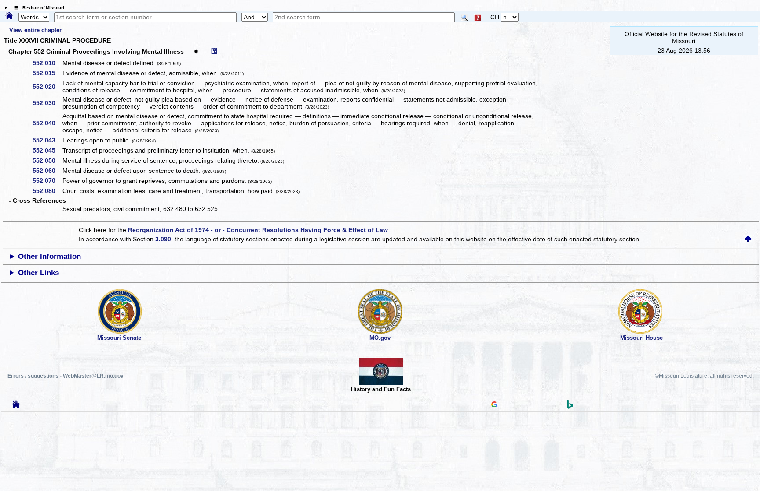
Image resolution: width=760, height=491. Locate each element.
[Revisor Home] (16, 406)
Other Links (38, 273)
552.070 (47, 180)
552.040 (47, 123)
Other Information (49, 256)
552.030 (47, 102)
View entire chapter (35, 30)
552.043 (47, 140)
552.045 (47, 150)
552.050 (47, 160)
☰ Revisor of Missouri (37, 7)
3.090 (163, 239)
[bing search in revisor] (570, 406)
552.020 (47, 86)
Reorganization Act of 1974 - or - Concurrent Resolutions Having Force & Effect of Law (258, 229)
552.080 (47, 190)
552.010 (47, 62)
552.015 (47, 72)
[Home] (9, 16)
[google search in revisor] (494, 405)
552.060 (47, 170)
